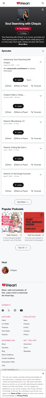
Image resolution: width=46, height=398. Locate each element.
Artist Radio (6, 331)
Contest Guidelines (8, 358)
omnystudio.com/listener (17, 68)
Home (26, 347)
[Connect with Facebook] (3, 310)
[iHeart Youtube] (21, 310)
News (25, 320)
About (4, 344)
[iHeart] (23, 3)
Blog (3, 351)
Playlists (5, 334)
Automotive (27, 344)
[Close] (43, 373)
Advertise (5, 347)
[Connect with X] (9, 310)
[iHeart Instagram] (15, 310)
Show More (23, 44)
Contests (27, 331)
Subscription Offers (8, 362)
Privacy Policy (22, 395)
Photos (26, 334)
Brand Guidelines (7, 355)
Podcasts (5, 327)
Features (27, 324)
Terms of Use (16, 393)
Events (26, 327)
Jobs (3, 365)
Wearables (27, 351)
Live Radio (5, 324)
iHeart (4, 320)
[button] (18, 80)
